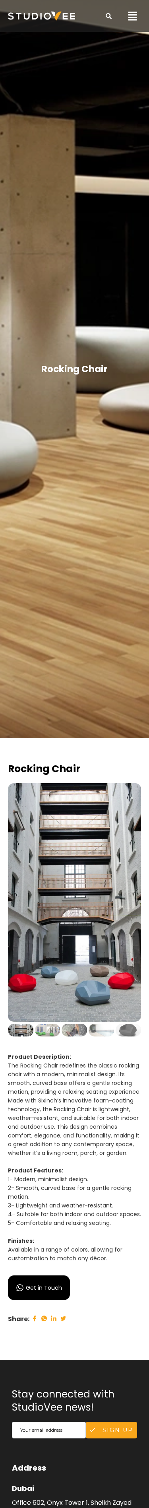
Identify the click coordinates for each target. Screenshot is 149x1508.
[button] (132, 16)
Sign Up (116, 1430)
